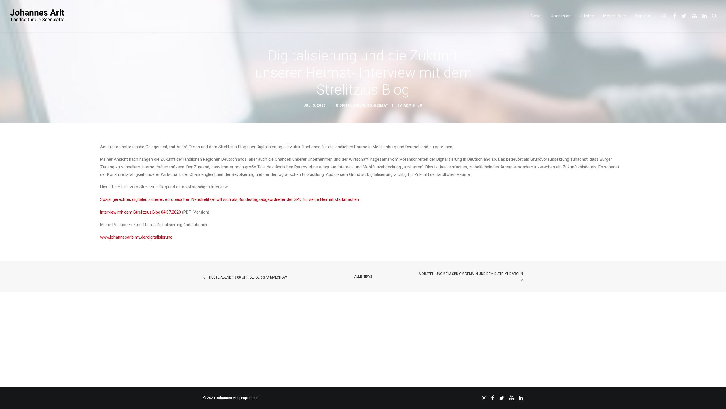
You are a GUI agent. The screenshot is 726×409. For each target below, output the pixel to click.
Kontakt (643, 16)
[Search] (713, 16)
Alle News (363, 277)
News (536, 16)
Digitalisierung (355, 105)
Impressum (250, 398)
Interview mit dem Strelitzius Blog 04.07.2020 (140, 212)
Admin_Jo (413, 105)
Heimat (381, 105)
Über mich (561, 16)
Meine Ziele (614, 16)
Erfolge (587, 16)
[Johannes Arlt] (37, 16)
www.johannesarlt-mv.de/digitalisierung (137, 237)
